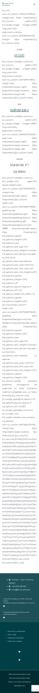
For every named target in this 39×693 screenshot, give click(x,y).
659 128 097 (19, 55)
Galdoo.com (12, 682)
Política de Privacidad (15, 638)
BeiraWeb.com (19, 686)
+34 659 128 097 (19, 586)
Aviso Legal (12, 634)
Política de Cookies (15, 641)
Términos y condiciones (16, 631)
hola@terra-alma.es (19, 110)
